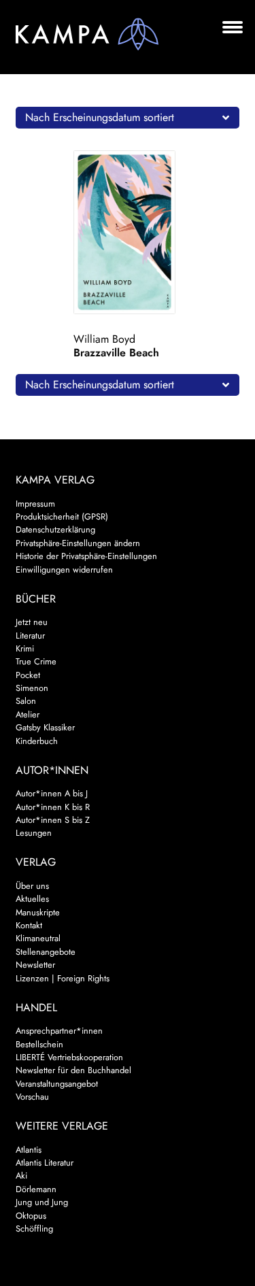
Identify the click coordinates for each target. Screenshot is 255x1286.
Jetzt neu (32, 621)
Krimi (25, 648)
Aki (21, 1175)
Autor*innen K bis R (53, 806)
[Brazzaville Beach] (127, 232)
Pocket (28, 675)
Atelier (27, 714)
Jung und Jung (42, 1202)
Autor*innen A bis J (52, 793)
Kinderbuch (37, 740)
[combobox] (128, 118)
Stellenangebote (45, 951)
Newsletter (35, 964)
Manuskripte (38, 912)
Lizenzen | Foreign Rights (62, 978)
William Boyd (104, 339)
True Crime (36, 661)
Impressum (35, 503)
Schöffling (34, 1228)
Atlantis (28, 1149)
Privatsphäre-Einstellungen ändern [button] (78, 543)
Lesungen (34, 832)
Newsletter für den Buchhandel (73, 1070)
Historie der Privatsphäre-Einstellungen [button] (86, 555)
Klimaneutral (38, 938)
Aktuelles (32, 898)
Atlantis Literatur (44, 1162)
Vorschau (32, 1096)
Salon (26, 700)
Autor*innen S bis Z (53, 819)
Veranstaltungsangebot (57, 1083)
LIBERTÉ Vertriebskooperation (69, 1057)
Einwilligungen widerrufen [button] (64, 569)
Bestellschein (39, 1044)
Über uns (32, 885)
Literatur (30, 635)
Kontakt (29, 925)
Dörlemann (36, 1189)
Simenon (32, 687)
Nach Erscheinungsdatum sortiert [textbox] (99, 117)
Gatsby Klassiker (45, 727)
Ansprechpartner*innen (59, 1030)
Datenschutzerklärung (55, 529)
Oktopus (31, 1215)
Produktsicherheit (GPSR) (62, 516)
